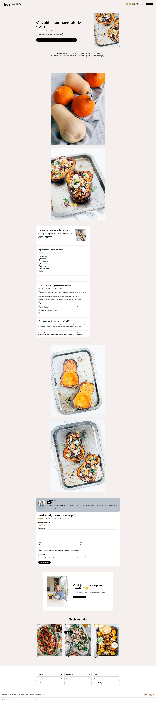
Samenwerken (38, 694)
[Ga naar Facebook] (130, 4)
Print (42, 237)
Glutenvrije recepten (61, 332)
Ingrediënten (69, 674)
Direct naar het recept (56, 40)
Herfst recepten (47, 334)
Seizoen (68, 683)
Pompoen (41, 334)
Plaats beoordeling (44, 562)
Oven (40, 332)
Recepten (40, 674)
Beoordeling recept (44, 522)
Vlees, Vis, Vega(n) (99, 683)
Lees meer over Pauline (52, 508)
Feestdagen (41, 678)
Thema (68, 678)
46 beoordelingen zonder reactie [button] (62, 518)
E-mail (80, 542)
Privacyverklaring (12, 694)
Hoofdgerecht (45, 332)
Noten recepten (81, 332)
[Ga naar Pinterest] (132, 4)
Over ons (32, 694)
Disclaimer (4, 694)
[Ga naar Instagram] (127, 4)
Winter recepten (54, 334)
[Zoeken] (135, 4)
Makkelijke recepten (63, 334)
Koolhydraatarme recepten (72, 332)
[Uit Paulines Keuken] (6, 4)
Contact (44, 694)
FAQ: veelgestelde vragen (22, 694)
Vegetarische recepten (79, 334)
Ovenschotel (70, 334)
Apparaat (96, 678)
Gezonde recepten (52, 332)
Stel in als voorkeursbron (80, 597)
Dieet (39, 683)
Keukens (96, 674)
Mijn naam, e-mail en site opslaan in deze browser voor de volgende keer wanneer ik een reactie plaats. (58, 550)
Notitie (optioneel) (41, 528)
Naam (39, 542)
